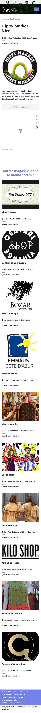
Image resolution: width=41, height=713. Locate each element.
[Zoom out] (36, 119)
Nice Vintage (9, 212)
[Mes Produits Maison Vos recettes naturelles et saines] (10, 9)
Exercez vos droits (9, 700)
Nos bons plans (25, 692)
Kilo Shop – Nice (10, 563)
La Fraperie (8, 474)
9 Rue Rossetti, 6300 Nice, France (18, 569)
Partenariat (6, 694)
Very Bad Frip (9, 525)
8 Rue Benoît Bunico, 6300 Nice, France (20, 620)
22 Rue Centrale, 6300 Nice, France (19, 269)
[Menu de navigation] (36, 9)
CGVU (21, 697)
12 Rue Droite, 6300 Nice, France (17, 671)
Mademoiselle (10, 424)
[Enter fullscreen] (36, 126)
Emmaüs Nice (9, 373)
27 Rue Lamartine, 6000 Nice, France (19, 481)
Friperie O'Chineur (12, 613)
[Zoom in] (36, 116)
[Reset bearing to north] (36, 122)
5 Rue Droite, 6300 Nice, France (17, 320)
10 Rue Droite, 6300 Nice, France (17, 219)
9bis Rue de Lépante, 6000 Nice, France (20, 532)
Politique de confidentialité (13, 703)
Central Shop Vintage (14, 263)
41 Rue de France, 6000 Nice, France (19, 431)
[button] (20, 131)
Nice (3, 41)
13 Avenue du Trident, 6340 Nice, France (20, 380)
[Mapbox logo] (7, 149)
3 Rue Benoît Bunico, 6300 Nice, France (20, 38)
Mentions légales (9, 697)
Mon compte (20, 694)
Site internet (21, 107)
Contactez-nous (9, 692)
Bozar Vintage (10, 313)
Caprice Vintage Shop (14, 664)
